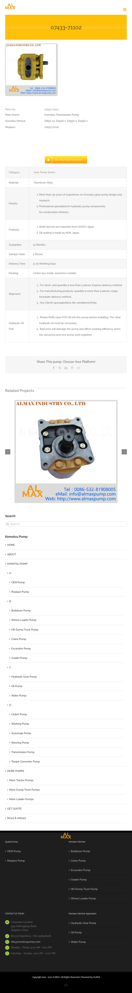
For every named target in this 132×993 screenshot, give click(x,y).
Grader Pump (19, 658)
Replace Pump (20, 591)
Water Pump (18, 695)
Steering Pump (20, 742)
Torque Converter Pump (25, 761)
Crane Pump (18, 639)
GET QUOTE (14, 808)
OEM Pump (18, 582)
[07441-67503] (66, 451)
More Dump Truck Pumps (24, 789)
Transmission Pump (22, 752)
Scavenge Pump (21, 733)
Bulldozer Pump (20, 610)
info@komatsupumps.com (25, 941)
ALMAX (96, 977)
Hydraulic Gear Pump (24, 676)
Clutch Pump (19, 714)
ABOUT (11, 554)
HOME (11, 544)
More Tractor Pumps (21, 780)
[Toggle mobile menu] (125, 9)
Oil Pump (16, 686)
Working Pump (20, 723)
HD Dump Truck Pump (24, 629)
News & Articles (16, 818)
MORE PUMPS (15, 771)
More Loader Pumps (21, 799)
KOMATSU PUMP (17, 563)
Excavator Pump (21, 648)
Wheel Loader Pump (23, 620)
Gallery (66, 448)
